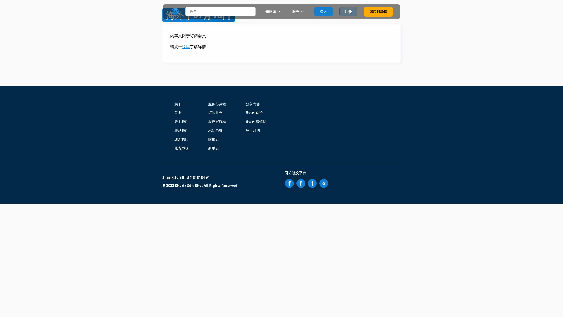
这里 (186, 47)
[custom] (323, 183)
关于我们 (181, 121)
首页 (177, 112)
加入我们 (181, 139)
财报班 (213, 139)
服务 (295, 11)
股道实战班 (217, 121)
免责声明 (181, 148)
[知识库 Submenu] (280, 11)
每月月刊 (253, 130)
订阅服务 (215, 112)
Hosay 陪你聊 (256, 121)
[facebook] (289, 183)
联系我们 (181, 130)
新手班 (213, 148)
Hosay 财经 (254, 112)
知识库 (270, 11)
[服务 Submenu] (303, 11)
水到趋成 (215, 130)
